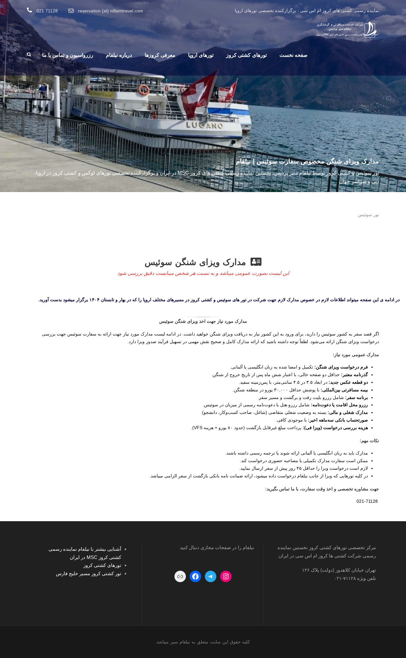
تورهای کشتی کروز (246, 55)
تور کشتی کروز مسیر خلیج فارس (88, 573)
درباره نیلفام (119, 55)
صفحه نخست (293, 55)
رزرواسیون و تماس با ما (67, 55)
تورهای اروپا (200, 55)
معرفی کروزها (160, 55)
